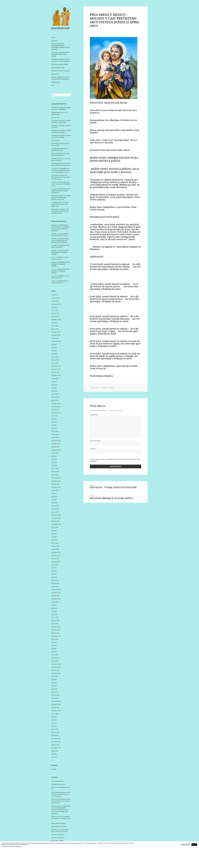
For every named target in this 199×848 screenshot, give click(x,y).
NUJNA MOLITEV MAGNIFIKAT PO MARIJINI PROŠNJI (60, 252)
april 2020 (54, 465)
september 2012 (56, 748)
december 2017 (56, 552)
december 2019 (56, 478)
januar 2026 (54, 301)
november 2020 (56, 444)
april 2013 (54, 726)
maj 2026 (54, 295)
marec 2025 (54, 310)
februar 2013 (55, 732)
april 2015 (54, 652)
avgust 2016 (54, 602)
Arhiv (53, 85)
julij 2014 (54, 679)
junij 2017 (54, 571)
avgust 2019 (54, 490)
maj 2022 (54, 388)
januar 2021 (54, 437)
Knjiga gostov (55, 74)
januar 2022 (54, 400)
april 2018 (54, 540)
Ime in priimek (95, 441)
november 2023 (56, 335)
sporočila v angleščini (57, 834)
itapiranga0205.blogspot (58, 823)
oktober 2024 (55, 316)
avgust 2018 (54, 527)
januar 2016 (54, 624)
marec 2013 (54, 729)
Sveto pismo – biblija (57, 841)
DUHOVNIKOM (55, 82)
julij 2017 (54, 568)
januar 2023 (54, 363)
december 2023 (56, 332)
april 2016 (54, 614)
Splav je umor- (55, 117)
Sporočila (54, 40)
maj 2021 (54, 425)
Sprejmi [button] (194, 844)
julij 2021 (54, 419)
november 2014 (56, 667)
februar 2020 (55, 472)
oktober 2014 (55, 670)
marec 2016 (54, 617)
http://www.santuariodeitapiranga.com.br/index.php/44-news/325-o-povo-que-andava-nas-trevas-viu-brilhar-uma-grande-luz (61, 809)
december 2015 (56, 627)
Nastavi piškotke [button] (185, 844)
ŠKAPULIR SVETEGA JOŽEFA (59, 64)
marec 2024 (54, 326)
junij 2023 (54, 347)
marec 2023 (54, 357)
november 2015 (56, 630)
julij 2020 (54, 456)
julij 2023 (54, 344)
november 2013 (56, 704)
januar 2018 (54, 549)
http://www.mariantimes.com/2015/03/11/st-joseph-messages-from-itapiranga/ (60, 794)
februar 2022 (55, 397)
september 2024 (56, 319)
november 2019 (56, 481)
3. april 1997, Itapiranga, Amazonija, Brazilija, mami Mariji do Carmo (60, 184)
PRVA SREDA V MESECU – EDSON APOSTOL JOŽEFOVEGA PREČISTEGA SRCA (60, 211)
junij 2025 (54, 307)
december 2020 (56, 440)
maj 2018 (54, 537)
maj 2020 (54, 462)
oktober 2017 (55, 558)
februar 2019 (55, 509)
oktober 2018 (55, 521)
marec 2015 (54, 655)
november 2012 (56, 741)
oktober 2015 (55, 633)
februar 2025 (55, 313)
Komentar (94, 415)
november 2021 (56, 406)
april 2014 (54, 689)
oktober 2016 (55, 596)
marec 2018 (54, 543)
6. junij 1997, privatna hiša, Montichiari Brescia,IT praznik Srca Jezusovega (60, 177)
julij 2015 (54, 642)
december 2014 (56, 664)
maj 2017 (54, 574)
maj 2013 (54, 723)
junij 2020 (54, 459)
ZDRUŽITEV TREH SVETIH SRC (60, 71)
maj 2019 (54, 499)
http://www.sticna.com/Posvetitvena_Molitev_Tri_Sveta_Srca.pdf (61, 818)
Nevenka (54, 225)
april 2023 (54, 354)
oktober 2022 (55, 372)
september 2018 (56, 524)
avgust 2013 (54, 714)
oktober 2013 (55, 707)
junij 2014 (54, 683)
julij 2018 (54, 530)
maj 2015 (54, 648)
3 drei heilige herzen (57, 781)
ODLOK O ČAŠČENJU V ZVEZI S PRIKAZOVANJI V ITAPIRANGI (60, 78)
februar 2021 (55, 434)
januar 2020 (54, 475)
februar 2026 (55, 298)
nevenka (53, 769)
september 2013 (56, 710)
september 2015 (56, 636)
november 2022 (56, 369)
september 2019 (56, 487)
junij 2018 (54, 534)
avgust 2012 (54, 751)
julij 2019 (54, 493)
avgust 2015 (54, 639)
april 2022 (54, 391)
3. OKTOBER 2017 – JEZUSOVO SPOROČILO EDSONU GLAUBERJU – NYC (60, 204)
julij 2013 (54, 717)
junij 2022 (54, 385)
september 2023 (56, 341)
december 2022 (56, 366)
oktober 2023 (55, 338)
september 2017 (56, 562)
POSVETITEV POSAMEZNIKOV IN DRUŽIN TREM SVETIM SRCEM (60, 54)
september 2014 (56, 673)
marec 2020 (54, 468)
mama (53, 262)
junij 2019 (54, 496)
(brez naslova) (55, 140)
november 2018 (56, 518)
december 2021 (56, 403)
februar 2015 (55, 658)
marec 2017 (54, 580)
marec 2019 (54, 506)
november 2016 (56, 593)
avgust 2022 (54, 378)
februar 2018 (55, 546)
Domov (53, 37)
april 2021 (54, 428)
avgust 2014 (54, 676)
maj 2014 (54, 686)
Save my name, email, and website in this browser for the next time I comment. (115, 460)
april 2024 (54, 323)
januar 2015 (54, 661)
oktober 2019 (55, 484)
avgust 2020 (54, 453)
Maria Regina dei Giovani (58, 826)
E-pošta (93, 449)
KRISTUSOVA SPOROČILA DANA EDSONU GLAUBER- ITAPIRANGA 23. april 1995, (60, 197)
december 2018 (56, 515)
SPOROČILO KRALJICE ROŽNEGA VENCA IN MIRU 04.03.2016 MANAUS (60, 240)
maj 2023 (54, 351)
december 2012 (56, 738)
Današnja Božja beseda (58, 784)
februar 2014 (55, 695)
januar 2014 (54, 698)
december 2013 (56, 701)
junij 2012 (54, 757)
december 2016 (56, 589)
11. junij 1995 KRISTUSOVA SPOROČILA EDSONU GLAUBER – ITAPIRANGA (60, 190)
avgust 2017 (54, 565)
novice (111, 388)
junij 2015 (54, 645)
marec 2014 (54, 692)
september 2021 (56, 413)
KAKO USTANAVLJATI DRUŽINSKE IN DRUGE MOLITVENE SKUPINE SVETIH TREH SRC (60, 46)
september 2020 (56, 450)
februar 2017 (55, 583)
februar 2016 (55, 620)
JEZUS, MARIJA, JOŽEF (57, 68)
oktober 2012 (55, 745)
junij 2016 (54, 608)
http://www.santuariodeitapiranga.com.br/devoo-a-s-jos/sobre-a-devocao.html (61, 801)
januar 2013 (54, 735)
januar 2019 (54, 512)
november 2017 (56, 555)
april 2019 (54, 503)
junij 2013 (54, 720)
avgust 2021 (54, 416)
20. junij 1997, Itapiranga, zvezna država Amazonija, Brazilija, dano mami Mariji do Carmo (60, 170)
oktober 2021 (55, 409)
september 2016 (56, 599)
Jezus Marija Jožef (60, 28)
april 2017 (54, 577)
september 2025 (56, 304)
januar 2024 (54, 329)
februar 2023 (55, 360)
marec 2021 (54, 431)
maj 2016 (54, 611)
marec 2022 (54, 394)
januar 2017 (54, 586)
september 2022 (56, 375)
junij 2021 (54, 422)
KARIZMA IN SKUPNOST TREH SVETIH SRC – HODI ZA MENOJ (60, 60)
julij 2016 (54, 605)
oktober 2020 (55, 447)
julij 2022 (54, 382)
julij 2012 (54, 754)
